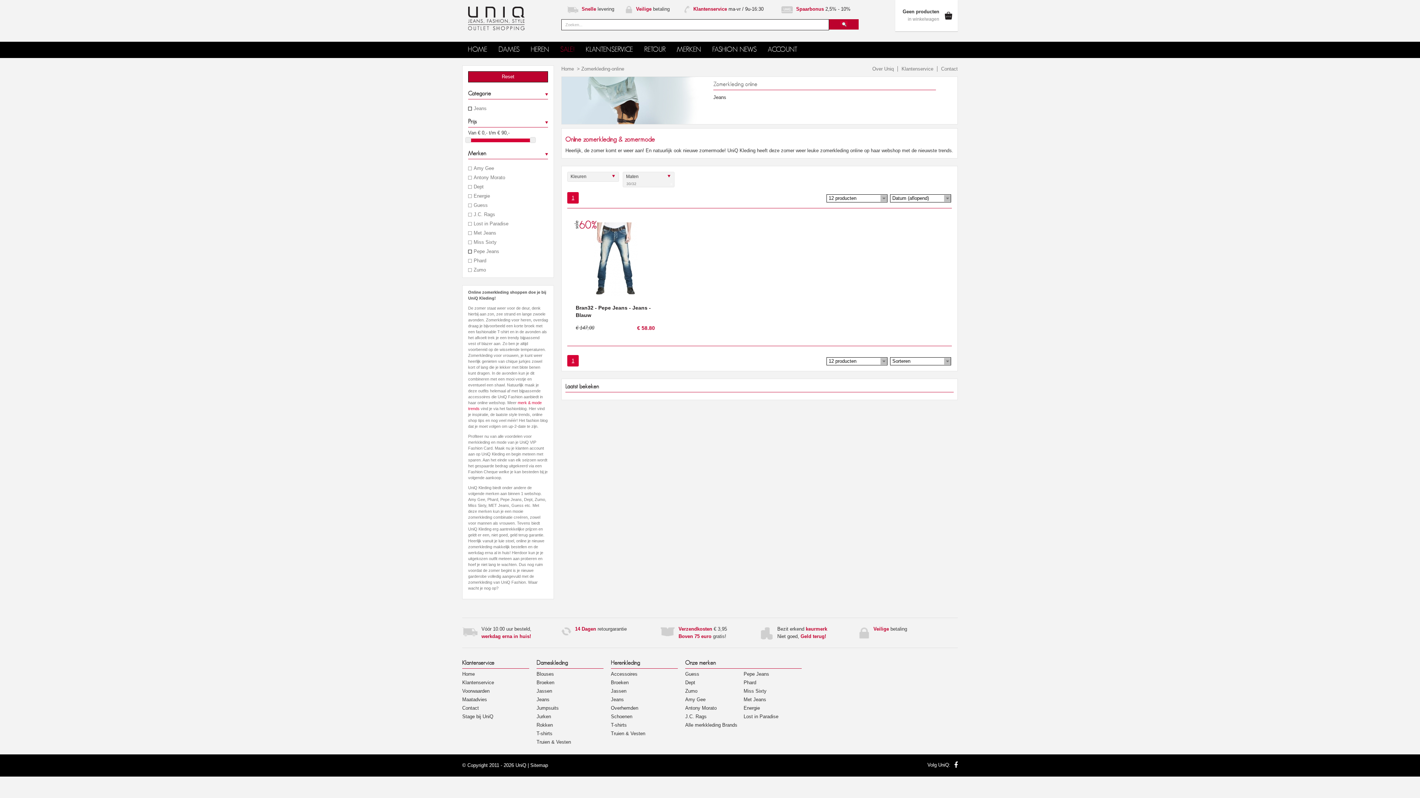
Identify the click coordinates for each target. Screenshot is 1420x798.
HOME (477, 49)
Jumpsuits (548, 708)
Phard (480, 261)
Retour (655, 49)
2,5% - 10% (823, 9)
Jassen (544, 691)
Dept (479, 187)
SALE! (567, 49)
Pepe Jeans (486, 251)
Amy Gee (484, 168)
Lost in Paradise (491, 224)
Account (782, 49)
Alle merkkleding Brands (711, 725)
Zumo (480, 270)
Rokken (545, 725)
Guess (481, 205)
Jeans (480, 108)
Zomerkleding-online (602, 69)
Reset (508, 76)
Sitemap (539, 765)
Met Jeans (485, 233)
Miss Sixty (485, 242)
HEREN (540, 49)
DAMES (509, 49)
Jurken (544, 716)
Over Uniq (883, 69)
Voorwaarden (476, 691)
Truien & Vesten (554, 742)
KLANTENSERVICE (609, 49)
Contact (949, 69)
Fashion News (734, 49)
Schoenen (621, 716)
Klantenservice (917, 69)
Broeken (545, 682)
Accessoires (624, 674)
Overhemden (624, 708)
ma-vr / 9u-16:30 (728, 9)
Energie (482, 196)
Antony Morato (489, 178)
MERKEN (689, 49)
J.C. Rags (484, 214)
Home (567, 69)
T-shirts (544, 733)
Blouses (545, 674)
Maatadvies (474, 699)
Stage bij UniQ (477, 716)
